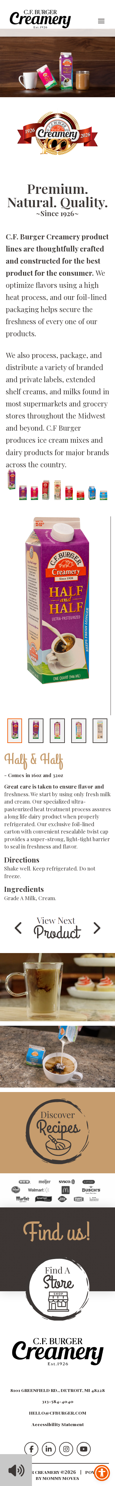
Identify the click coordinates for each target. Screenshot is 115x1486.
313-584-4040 (57, 1401)
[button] (101, 21)
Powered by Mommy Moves (72, 1475)
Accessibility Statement (58, 1424)
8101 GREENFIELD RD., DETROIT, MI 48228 (57, 1390)
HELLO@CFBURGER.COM (57, 1413)
